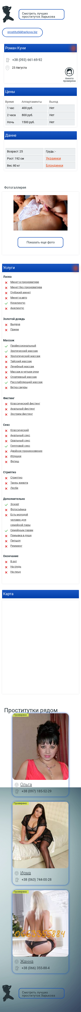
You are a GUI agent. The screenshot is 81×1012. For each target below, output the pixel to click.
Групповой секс (20, 445)
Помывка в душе (21, 535)
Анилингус (17, 308)
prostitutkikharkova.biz (22, 32)
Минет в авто (18, 297)
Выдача (15, 324)
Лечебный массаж (22, 366)
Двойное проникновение (26, 450)
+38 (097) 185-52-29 (37, 791)
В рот (13, 561)
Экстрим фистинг (21, 413)
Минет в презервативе (24, 282)
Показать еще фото (41, 242)
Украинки (53, 158)
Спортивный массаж (23, 376)
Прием (14, 329)
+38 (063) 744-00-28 (37, 879)
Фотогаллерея (15, 188)
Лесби (14, 487)
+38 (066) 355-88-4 (36, 968)
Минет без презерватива (26, 287)
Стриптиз (16, 477)
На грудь (15, 566)
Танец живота (19, 482)
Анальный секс (20, 435)
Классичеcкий (19, 430)
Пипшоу (15, 540)
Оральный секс (20, 440)
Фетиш (14, 461)
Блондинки (54, 165)
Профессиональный (23, 345)
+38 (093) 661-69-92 (27, 60)
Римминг (16, 545)
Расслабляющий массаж (26, 382)
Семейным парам (21, 530)
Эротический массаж (24, 350)
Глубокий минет (20, 292)
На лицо (15, 571)
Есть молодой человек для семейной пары (20, 519)
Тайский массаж (21, 361)
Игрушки (15, 456)
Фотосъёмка (18, 509)
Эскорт (14, 504)
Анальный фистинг (22, 408)
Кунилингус (17, 302)
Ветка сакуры (18, 387)
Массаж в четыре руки (24, 371)
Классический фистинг (25, 403)
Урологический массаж (25, 356)
